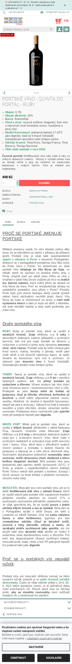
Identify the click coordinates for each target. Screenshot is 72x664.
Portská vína (36, 203)
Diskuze (35, 222)
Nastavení (36, 647)
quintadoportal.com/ (41, 197)
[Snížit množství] (17, 184)
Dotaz (9, 211)
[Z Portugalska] (13, 21)
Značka (21, 222)
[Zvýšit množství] (17, 181)
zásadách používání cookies (44, 638)
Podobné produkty (15, 608)
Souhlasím (53, 657)
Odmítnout (18, 657)
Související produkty (16, 602)
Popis (8, 222)
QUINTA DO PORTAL (38, 191)
